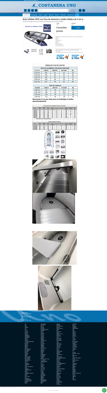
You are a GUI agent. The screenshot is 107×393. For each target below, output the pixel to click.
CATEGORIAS (26, 14)
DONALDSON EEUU (28, 380)
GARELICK (42, 338)
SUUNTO (74, 343)
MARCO (42, 378)
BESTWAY (26, 351)
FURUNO (42, 337)
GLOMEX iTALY (43, 340)
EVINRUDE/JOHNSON (44, 329)
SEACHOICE (74, 324)
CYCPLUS (26, 372)
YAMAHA (74, 376)
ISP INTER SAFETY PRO (45, 359)
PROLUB (58, 367)
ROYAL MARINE (59, 382)
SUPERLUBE (74, 342)
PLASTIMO (58, 362)
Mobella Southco (60, 328)
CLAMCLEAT (27, 364)
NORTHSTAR (59, 339)
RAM (57, 372)
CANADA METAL (28, 360)
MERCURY (58, 325)
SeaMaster (74, 326)
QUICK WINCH (59, 371)
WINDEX (73, 369)
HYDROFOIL (43, 355)
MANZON (42, 377)
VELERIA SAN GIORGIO (76, 357)
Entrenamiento (34, 14)
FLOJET (42, 331)
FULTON (42, 335)
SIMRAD (73, 333)
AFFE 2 (26, 329)
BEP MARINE (27, 350)
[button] (77, 14)
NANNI (58, 332)
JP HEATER (43, 362)
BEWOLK (26, 352)
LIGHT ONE (43, 367)
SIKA (73, 330)
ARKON (26, 339)
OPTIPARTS (59, 347)
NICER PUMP (59, 338)
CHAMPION (27, 363)
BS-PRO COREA (27, 356)
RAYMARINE (59, 373)
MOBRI (58, 329)
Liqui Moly (42, 369)
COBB (26, 367)
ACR (25, 326)
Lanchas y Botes (70, 14)
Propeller (58, 369)
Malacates (51, 14)
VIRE (73, 362)
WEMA (73, 367)
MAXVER (42, 382)
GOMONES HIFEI (39, 17)
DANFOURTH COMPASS (29, 373)
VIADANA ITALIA (75, 360)
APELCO (26, 333)
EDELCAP (42, 327)
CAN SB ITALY (27, 359)
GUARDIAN (43, 343)
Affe (25, 328)
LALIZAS (42, 364)
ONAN (58, 342)
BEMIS (26, 347)
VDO (73, 356)
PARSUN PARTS (59, 354)
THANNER (74, 349)
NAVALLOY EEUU (60, 333)
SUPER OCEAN (75, 341)
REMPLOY (58, 374)
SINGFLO (74, 335)
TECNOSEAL (74, 344)
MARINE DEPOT (43, 379)
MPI (57, 330)
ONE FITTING (59, 344)
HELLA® (42, 349)
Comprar (78, 27)
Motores (57, 14)
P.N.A (57, 349)
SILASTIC (74, 332)
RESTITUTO (59, 376)
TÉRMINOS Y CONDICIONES (26, 313)
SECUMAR (74, 327)
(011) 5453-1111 (35, 0)
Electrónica (63, 14)
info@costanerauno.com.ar (26, 320)
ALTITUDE (26, 331)
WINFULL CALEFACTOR (76, 373)
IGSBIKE (42, 357)
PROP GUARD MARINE (61, 368)
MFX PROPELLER (60, 326)
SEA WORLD (59, 384)
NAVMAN (58, 335)
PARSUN (58, 353)
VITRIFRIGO (74, 363)
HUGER (42, 353)
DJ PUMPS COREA (28, 379)
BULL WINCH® (27, 357)
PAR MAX (58, 352)
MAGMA (42, 376)
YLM (73, 377)
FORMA (42, 332)
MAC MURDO (43, 375)
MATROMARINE (43, 380)
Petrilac (58, 361)
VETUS (73, 359)
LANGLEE (42, 365)
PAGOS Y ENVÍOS (25, 312)
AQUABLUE (27, 335)
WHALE (73, 368)
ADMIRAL (26, 327)
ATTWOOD (27, 342)
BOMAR (26, 354)
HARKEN (42, 347)
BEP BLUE (26, 348)
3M (25, 324)
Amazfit (45, 14)
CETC (26, 362)
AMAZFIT (26, 332)
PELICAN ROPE (59, 356)
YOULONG (74, 379)
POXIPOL (58, 365)
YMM (73, 378)
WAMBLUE (74, 364)
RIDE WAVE (59, 377)
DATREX (26, 374)
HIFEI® (42, 352)
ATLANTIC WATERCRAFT (29, 341)
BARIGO (26, 344)
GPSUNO (42, 342)
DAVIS (26, 375)
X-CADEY (74, 375)
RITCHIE (58, 378)
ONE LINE (58, 345)
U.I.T (73, 351)
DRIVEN (26, 382)
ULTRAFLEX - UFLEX (76, 353)
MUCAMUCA (59, 331)
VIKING (73, 361)
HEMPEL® (42, 350)
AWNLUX (26, 343)
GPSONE (42, 341)
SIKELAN (74, 331)
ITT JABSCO (43, 360)
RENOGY (58, 375)
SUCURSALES (24, 315)
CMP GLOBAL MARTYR (29, 366)
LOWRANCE (43, 374)
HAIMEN (42, 344)
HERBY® (42, 351)
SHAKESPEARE (75, 328)
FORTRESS (43, 333)
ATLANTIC (27, 340)
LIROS (42, 371)
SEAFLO (73, 325)
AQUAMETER (27, 336)
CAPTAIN (26, 361)
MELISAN (58, 324)
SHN (73, 329)
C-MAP (26, 365)
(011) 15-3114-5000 (28, 0)
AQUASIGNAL (27, 337)
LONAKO (42, 373)
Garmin (40, 14)
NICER (58, 337)
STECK (73, 338)
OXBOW (58, 348)
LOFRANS (42, 372)
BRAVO (26, 355)
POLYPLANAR (59, 364)
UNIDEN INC (74, 355)
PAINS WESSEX (59, 351)
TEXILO (73, 348)
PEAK (58, 355)
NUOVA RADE (59, 340)
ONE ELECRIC (59, 343)
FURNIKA (42, 336)
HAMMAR (42, 345)
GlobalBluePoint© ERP (53, 390)
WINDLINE (74, 371)
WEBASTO (74, 366)
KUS (41, 363)
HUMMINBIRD (43, 354)
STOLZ (73, 340)
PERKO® (58, 360)
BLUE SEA (26, 353)
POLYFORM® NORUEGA (61, 363)
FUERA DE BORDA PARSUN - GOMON (29, 17)
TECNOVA (74, 345)
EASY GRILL (43, 325)
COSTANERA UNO (28, 369)
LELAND (42, 366)
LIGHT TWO (43, 368)
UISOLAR (74, 352)
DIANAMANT (27, 378)
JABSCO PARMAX (44, 361)
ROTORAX (58, 380)
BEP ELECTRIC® (28, 349)
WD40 (73, 365)
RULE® (58, 383)
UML (73, 354)
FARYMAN (42, 330)
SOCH (73, 337)
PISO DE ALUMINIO (46, 17)
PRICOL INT (59, 366)
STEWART (74, 339)
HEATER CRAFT (43, 348)
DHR (25, 377)
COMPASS (27, 368)
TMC (73, 350)
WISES (73, 374)
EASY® (42, 326)
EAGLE (26, 383)
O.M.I (57, 341)
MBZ (41, 383)
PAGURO (58, 350)
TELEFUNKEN (74, 347)
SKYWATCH (74, 336)
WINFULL (74, 372)
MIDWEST (58, 327)
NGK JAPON (59, 336)
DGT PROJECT (27, 376)
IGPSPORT (42, 356)
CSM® (26, 371)
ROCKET (58, 379)
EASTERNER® (43, 324)
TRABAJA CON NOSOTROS (26, 316)
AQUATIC (26, 338)
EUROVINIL (43, 328)
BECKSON (26, 345)
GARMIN (42, 339)
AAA (25, 325)
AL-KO (26, 330)
